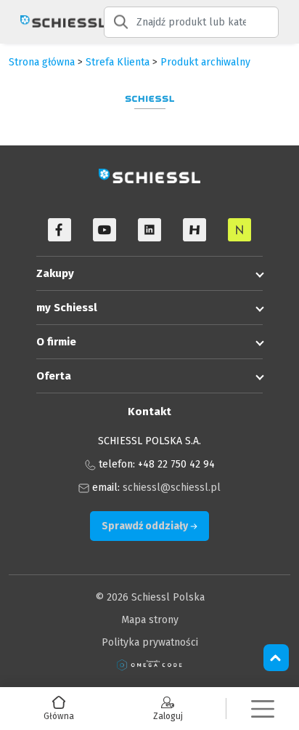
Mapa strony (150, 620)
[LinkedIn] (149, 229)
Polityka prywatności (150, 642)
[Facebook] (59, 229)
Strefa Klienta (118, 62)
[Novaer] (239, 229)
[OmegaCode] (149, 665)
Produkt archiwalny (205, 62)
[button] (262, 708)
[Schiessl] (52, 22)
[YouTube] (104, 229)
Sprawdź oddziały (146, 526)
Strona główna (42, 62)
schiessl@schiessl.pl (172, 487)
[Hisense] (194, 229)
